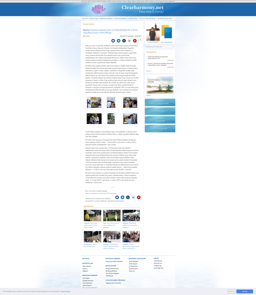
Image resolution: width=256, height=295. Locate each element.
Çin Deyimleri (133, 266)
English (89, 1)
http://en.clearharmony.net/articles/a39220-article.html (100, 193)
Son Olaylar (86, 278)
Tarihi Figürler (133, 264)
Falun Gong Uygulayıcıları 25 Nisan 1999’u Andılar (90, 225)
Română (151, 1)
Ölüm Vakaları (87, 266)
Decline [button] (231, 291)
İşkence (85, 268)
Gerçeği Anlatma (88, 24)
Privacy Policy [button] (65, 291)
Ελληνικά (124, 1)
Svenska (161, 1)
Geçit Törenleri (87, 285)
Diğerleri (85, 271)
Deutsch (94, 1)
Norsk (142, 1)
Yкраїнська (171, 1)
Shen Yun (132, 271)
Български (104, 1)
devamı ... (149, 71)
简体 (85, 1)
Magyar (129, 1)
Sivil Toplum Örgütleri (112, 273)
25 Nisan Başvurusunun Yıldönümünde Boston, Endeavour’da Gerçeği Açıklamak (131, 247)
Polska (146, 1)
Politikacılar (109, 276)
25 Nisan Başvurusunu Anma (90, 245)
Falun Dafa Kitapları (167, 42)
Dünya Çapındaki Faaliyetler (114, 261)
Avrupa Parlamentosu (112, 268)
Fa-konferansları (87, 283)
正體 (82, 1)
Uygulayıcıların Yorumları (113, 283)
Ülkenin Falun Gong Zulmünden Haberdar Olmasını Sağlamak (111, 246)
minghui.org (157, 265)
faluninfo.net (158, 263)
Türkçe (166, 1)
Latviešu (138, 1)
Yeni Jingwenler (151, 52)
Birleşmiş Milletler (111, 271)
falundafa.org (158, 261)
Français (98, 1)
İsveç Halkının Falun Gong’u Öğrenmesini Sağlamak (111, 225)
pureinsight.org (158, 268)
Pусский (156, 1)
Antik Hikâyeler (133, 261)
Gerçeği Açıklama (88, 280)
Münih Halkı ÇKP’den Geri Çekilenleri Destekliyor (130, 225)
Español (114, 1)
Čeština (109, 1)
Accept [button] (244, 291)
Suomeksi (119, 1)
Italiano (134, 1)
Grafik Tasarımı (133, 268)
